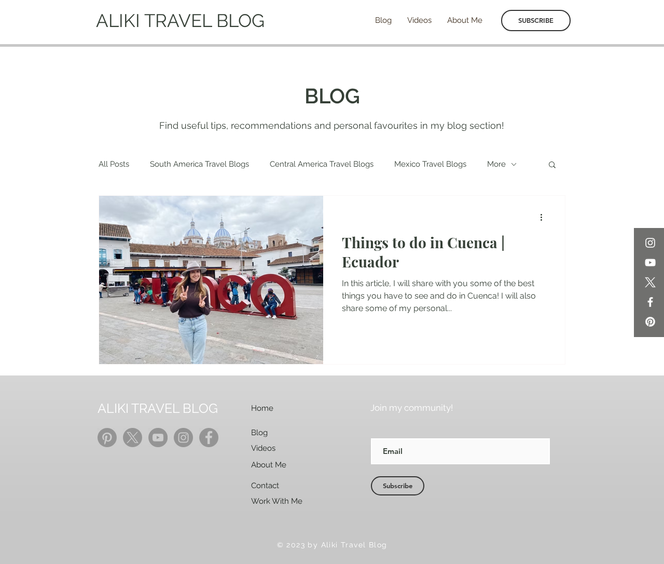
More (496, 164)
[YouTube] (650, 262)
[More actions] (544, 217)
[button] (552, 165)
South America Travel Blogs (199, 164)
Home (262, 408)
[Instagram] (650, 242)
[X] (650, 282)
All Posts (114, 164)
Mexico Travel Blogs (430, 164)
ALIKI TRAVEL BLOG (180, 20)
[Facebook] (650, 302)
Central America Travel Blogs (322, 164)
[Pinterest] (650, 321)
